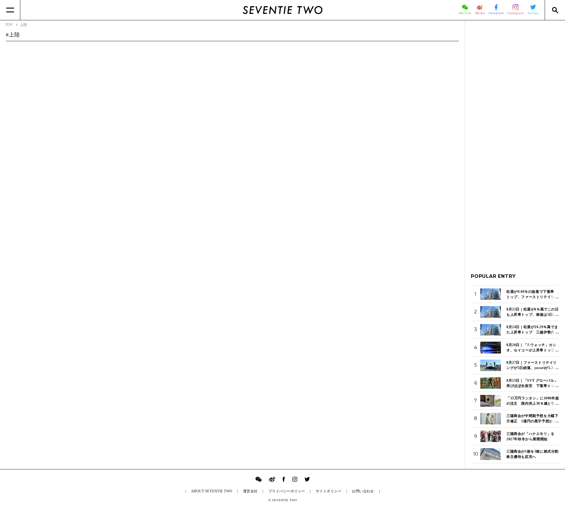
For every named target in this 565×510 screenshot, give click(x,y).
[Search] (555, 10)
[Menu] (10, 10)
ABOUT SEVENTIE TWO (211, 491)
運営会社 (250, 491)
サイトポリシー (328, 491)
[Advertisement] (515, 114)
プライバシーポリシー (286, 491)
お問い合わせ (363, 491)
